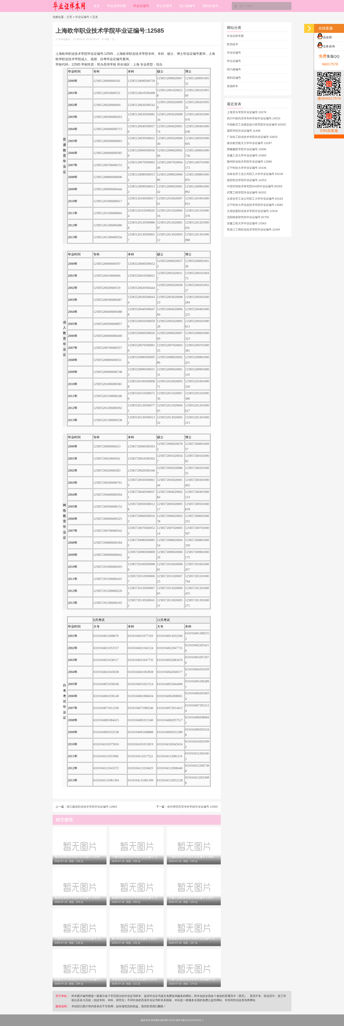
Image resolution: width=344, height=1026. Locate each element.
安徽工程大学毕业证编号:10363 (246, 223)
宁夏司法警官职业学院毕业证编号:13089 (194, 979)
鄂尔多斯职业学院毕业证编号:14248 (77, 856)
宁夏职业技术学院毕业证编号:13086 (191, 856)
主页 (69, 17)
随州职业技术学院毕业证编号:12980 (249, 161)
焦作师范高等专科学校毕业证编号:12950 (192, 806)
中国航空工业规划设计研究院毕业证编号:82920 (256, 124)
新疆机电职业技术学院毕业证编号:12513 (137, 897)
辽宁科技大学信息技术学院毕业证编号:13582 (255, 204)
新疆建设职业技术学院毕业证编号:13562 (194, 938)
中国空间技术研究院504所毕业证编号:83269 (254, 186)
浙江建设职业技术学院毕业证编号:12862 (92, 806)
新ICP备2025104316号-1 (189, 1020)
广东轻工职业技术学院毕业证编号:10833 (252, 136)
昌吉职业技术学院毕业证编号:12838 (77, 897)
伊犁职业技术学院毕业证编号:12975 (134, 979)
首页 (96, 6)
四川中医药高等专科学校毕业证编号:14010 (253, 118)
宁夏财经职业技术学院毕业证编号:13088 (80, 938)
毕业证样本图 (116, 6)
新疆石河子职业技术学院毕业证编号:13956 (80, 979)
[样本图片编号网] (69, 6)
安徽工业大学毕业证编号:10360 (246, 155)
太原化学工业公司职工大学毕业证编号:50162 (255, 198)
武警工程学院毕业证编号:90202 (246, 192)
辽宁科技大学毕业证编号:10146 (246, 167)
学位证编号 (164, 6)
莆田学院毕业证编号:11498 (243, 130)
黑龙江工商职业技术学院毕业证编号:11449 (253, 229)
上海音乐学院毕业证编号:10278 (246, 112)
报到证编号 (210, 6)
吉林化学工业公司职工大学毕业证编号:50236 (255, 174)
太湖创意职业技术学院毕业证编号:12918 (252, 211)
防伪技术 (232, 44)
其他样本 (232, 86)
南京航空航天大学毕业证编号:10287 (249, 143)
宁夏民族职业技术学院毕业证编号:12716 (137, 856)
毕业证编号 (141, 6)
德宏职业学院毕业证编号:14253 (246, 180)
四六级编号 (187, 6)
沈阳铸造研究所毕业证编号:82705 (248, 217)
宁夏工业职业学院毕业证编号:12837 (191, 897)
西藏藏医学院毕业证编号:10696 (246, 149)
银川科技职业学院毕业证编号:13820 (134, 938)
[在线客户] (309, 28)
